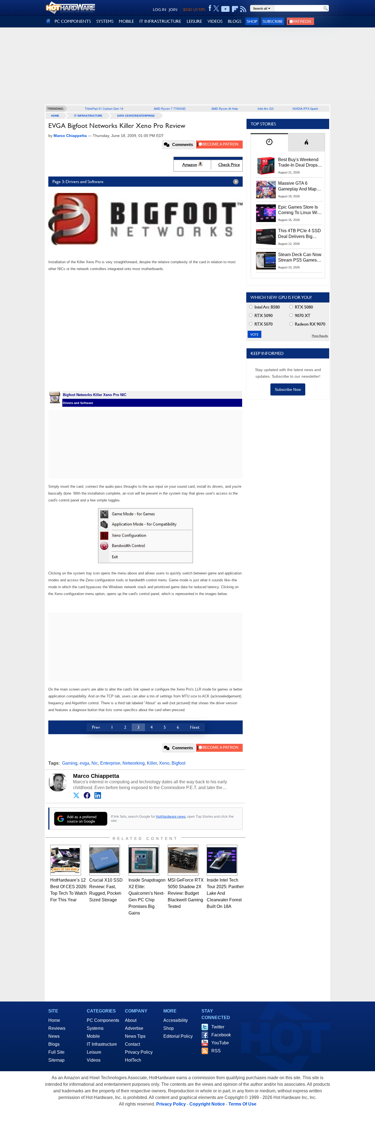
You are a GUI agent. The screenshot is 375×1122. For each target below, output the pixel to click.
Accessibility (175, 1020)
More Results (320, 336)
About (130, 1020)
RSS (216, 1050)
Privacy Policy (139, 1052)
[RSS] (243, 9)
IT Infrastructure (88, 115)
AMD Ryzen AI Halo (224, 108)
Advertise (134, 1028)
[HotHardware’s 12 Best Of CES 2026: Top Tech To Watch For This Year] (66, 860)
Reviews (56, 1028)
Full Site (56, 1052)
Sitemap (56, 1060)
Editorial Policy (178, 1036)
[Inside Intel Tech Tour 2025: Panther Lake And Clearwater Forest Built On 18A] (222, 860)
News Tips (135, 1036)
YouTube (220, 1042)
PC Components (103, 1020)
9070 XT (302, 315)
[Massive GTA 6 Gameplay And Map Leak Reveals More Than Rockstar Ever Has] (266, 189)
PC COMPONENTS (73, 21)
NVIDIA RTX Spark (305, 108)
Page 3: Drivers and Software (77, 181)
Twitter (217, 1027)
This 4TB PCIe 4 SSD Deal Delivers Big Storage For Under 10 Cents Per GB (299, 233)
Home (54, 1020)
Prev (96, 727)
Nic (94, 763)
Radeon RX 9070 (309, 324)
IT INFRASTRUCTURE (160, 21)
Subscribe (273, 21)
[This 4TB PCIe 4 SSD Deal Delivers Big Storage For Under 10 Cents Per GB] (266, 237)
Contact (132, 1044)
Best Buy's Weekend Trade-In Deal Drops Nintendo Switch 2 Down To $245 (298, 162)
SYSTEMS (104, 21)
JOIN (173, 9)
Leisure (94, 1052)
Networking (133, 763)
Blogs (54, 1044)
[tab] (269, 142)
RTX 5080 (303, 307)
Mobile (93, 1036)
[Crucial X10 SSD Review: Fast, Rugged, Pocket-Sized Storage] (104, 860)
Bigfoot (178, 763)
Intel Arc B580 (266, 307)
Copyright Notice (207, 1104)
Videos (93, 1060)
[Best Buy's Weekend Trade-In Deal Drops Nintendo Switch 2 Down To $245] (266, 166)
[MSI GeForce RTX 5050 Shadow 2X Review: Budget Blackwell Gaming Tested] (183, 860)
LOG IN (159, 9)
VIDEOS (215, 21)
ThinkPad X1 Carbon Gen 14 (104, 108)
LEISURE (194, 21)
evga (84, 763)
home (55, 115)
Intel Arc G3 (265, 108)
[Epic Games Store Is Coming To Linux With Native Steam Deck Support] (266, 213)
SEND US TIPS (194, 9)
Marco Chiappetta (96, 776)
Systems (95, 1028)
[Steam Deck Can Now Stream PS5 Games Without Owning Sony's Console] (266, 261)
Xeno (164, 763)
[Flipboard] (235, 9)
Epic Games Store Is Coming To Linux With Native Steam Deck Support (299, 210)
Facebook (221, 1035)
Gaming (69, 763)
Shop (252, 21)
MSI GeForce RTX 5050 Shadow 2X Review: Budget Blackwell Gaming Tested (186, 893)
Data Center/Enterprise (136, 115)
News (54, 1036)
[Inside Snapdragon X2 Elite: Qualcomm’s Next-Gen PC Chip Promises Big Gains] (144, 860)
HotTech (133, 1060)
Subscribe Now (288, 389)
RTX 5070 (263, 324)
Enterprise (110, 763)
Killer (152, 763)
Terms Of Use (242, 1104)
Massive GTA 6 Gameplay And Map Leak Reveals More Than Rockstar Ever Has (297, 186)
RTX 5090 (263, 315)
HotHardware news (171, 816)
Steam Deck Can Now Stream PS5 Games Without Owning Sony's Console (299, 257)
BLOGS (234, 21)
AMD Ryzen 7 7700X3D (170, 108)
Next (194, 727)
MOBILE (126, 21)
